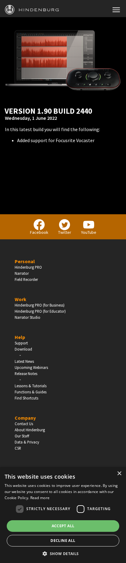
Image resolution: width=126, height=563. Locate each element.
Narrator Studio (27, 317)
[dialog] (63, 515)
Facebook (39, 232)
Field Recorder (26, 279)
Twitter (64, 232)
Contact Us (24, 423)
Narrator (22, 273)
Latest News (24, 361)
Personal (25, 261)
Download (23, 349)
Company (25, 418)
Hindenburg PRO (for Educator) (40, 311)
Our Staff (22, 435)
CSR (18, 448)
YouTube (88, 232)
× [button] (119, 473)
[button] (63, 553)
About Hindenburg (30, 429)
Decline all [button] (62, 540)
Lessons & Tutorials (30, 385)
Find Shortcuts (26, 398)
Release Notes (26, 373)
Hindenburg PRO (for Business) (40, 305)
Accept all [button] (63, 525)
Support (21, 342)
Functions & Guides (30, 391)
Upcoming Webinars (31, 367)
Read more (40, 497)
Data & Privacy (27, 442)
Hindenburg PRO (28, 267)
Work (20, 299)
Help (20, 337)
